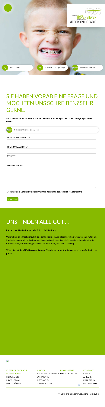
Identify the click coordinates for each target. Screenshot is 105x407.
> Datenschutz (75, 191)
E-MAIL (86, 373)
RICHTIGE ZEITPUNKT (48, 373)
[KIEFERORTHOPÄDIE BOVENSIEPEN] (85, 15)
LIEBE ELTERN (13, 377)
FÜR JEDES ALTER (68, 373)
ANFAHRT (88, 377)
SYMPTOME (43, 377)
